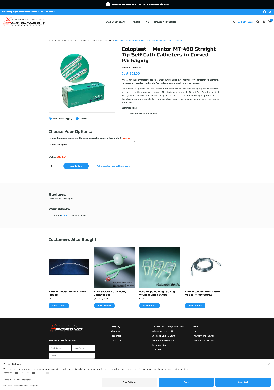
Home (51, 40)
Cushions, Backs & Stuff (163, 335)
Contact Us (116, 340)
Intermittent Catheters (102, 40)
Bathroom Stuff (160, 345)
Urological (85, 40)
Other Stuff (157, 349)
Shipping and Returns (203, 340)
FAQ (147, 21)
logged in (65, 215)
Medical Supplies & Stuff (67, 40)
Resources (116, 335)
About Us (115, 331)
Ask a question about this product (113, 166)
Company (115, 326)
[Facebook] (264, 11)
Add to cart (76, 166)
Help (195, 326)
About (136, 21)
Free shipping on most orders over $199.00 (140, 4)
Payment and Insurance (205, 335)
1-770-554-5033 (244, 21)
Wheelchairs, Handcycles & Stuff (168, 326)
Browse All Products (165, 21)
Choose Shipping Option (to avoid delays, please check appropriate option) (89, 138)
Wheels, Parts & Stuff (162, 331)
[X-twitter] (270, 11)
